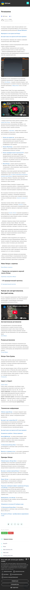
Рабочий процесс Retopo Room (9, 461)
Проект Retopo (5, 479)
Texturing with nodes (8, 555)
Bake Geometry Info (7, 549)
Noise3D (5, 543)
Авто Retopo (4, 335)
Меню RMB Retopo (5, 436)
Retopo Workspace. (22, 30)
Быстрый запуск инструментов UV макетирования (13, 36)
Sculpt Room (12, 130)
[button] (15, 587)
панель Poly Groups (5, 122)
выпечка (10, 267)
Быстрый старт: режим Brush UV (9, 420)
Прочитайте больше (8, 569)
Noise (4, 546)
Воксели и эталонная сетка (8, 451)
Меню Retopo (6, 163)
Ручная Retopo (4, 352)
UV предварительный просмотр (8, 284)
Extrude (10, 212)
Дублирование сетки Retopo (8, 497)
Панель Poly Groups (7, 146)
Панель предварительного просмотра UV (13, 152)
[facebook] (11, 524)
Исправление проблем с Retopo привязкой (12, 433)
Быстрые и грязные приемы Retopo (10, 471)
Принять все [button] (15, 581)
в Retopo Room (15, 85)
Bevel (14, 212)
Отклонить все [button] (15, 584)
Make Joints (5, 552)
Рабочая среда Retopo (6, 412)
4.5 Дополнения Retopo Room (8, 444)
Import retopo (4, 384)
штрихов (20, 204)
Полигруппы (4, 376)
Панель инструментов (8, 137)
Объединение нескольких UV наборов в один (12, 504)
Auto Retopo (7, 82)
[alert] (15, 573)
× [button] (28, 559)
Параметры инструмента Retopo (8, 276)
